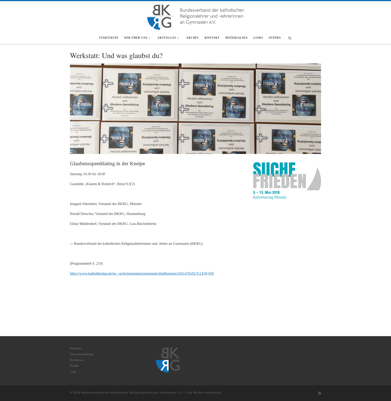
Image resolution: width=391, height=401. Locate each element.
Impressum (76, 348)
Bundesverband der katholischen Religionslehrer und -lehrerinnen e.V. (132, 392)
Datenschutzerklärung (81, 354)
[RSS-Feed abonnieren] (319, 393)
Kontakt (74, 365)
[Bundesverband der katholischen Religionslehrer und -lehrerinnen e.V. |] (195, 15)
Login (73, 371)
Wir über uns (77, 360)
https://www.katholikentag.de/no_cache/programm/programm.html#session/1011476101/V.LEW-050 (142, 273)
